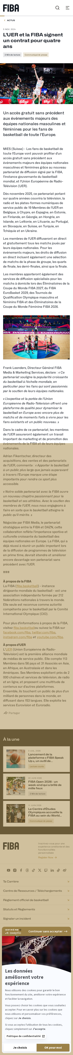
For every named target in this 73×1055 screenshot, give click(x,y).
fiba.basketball (27, 586)
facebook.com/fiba (17, 632)
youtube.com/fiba (50, 637)
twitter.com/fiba (43, 632)
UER (9, 649)
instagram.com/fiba (17, 637)
